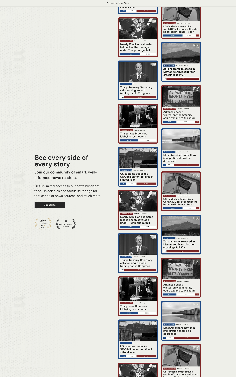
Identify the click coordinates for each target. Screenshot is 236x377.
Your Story (124, 3)
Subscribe (50, 204)
